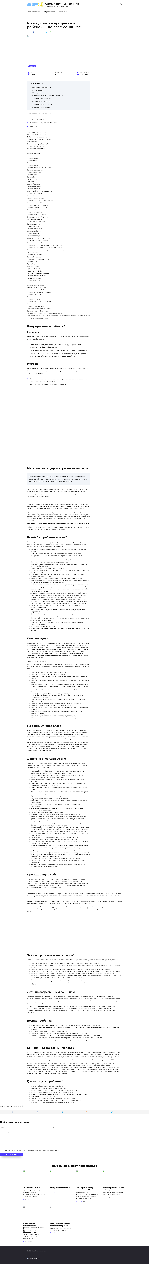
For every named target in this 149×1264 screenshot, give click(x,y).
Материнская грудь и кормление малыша (47, 96)
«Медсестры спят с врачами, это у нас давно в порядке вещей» (34, 1190)
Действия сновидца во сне (42, 104)
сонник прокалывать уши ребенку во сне (113, 1189)
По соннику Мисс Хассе (40, 101)
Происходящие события (41, 107)
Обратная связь (50, 12)
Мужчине (39, 93)
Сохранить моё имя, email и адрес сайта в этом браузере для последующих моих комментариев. (30, 1150)
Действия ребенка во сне (41, 98)
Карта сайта (63, 12)
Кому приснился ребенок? (42, 88)
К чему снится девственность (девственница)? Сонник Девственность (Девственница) (33, 1228)
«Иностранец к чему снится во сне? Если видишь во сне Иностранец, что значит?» (87, 1191)
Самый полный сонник (62, 3)
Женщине (39, 90)
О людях (32, 66)
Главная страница (34, 12)
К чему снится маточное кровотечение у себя (60, 1225)
